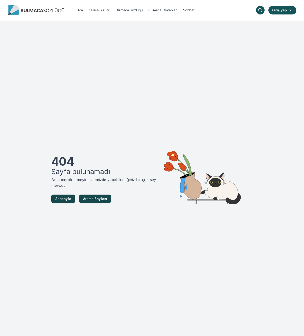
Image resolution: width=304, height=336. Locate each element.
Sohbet (189, 10)
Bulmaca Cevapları (162, 10)
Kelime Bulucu (99, 10)
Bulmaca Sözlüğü (129, 10)
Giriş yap (279, 10)
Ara (80, 10)
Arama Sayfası (95, 199)
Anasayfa (63, 199)
